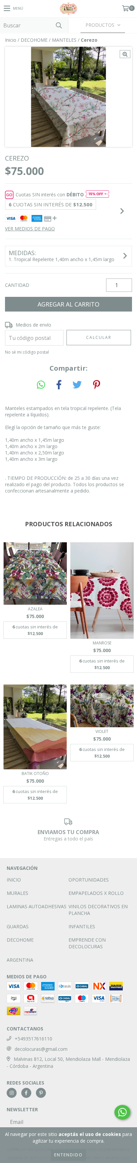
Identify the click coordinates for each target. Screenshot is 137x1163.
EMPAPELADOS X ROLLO (96, 893)
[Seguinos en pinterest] (41, 1093)
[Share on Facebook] (59, 385)
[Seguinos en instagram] (12, 1093)
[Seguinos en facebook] (26, 1093)
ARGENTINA (20, 960)
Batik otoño (35, 773)
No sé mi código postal (27, 352)
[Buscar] (58, 25)
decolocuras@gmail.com (41, 1049)
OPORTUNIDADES (88, 880)
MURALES (17, 893)
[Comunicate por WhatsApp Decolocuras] (122, 1112)
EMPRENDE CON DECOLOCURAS (87, 943)
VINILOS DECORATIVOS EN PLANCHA (98, 909)
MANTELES (64, 40)
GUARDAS (18, 926)
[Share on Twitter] (77, 385)
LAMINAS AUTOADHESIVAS (37, 906)
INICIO (14, 880)
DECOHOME (34, 40)
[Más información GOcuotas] (97, 194)
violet (101, 731)
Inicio (10, 40)
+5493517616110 (33, 1038)
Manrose (102, 642)
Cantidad (17, 285)
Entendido (68, 1155)
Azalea (35, 608)
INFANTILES (81, 926)
